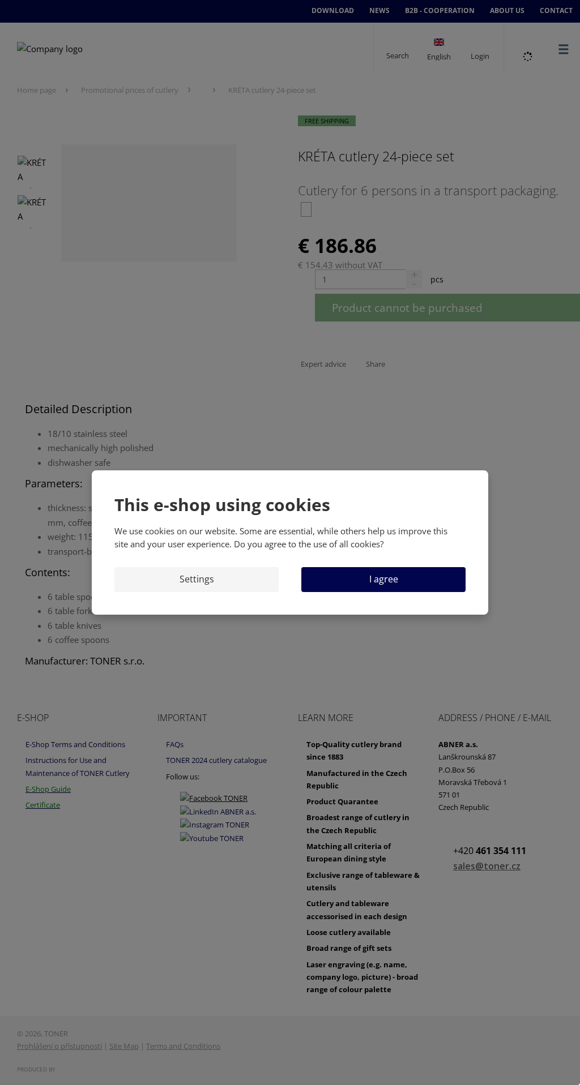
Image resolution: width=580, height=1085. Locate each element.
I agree (383, 579)
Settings (197, 579)
